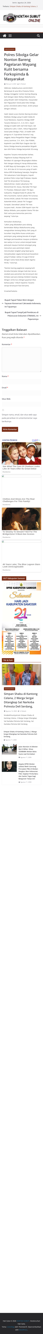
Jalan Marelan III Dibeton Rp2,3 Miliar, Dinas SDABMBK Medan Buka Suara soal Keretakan (28, 750)
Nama (5, 376)
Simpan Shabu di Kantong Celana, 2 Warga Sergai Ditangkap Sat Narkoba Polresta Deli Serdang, (20, 700)
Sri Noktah (22, 84)
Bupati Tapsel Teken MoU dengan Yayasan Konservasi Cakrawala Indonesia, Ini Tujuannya (23, 303)
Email (5, 387)
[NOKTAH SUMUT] (4, 35)
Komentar (7, 344)
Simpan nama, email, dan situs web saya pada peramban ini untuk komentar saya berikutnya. (19, 418)
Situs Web (6, 399)
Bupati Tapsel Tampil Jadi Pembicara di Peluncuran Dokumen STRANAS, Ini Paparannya (21, 315)
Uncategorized (9, 49)
